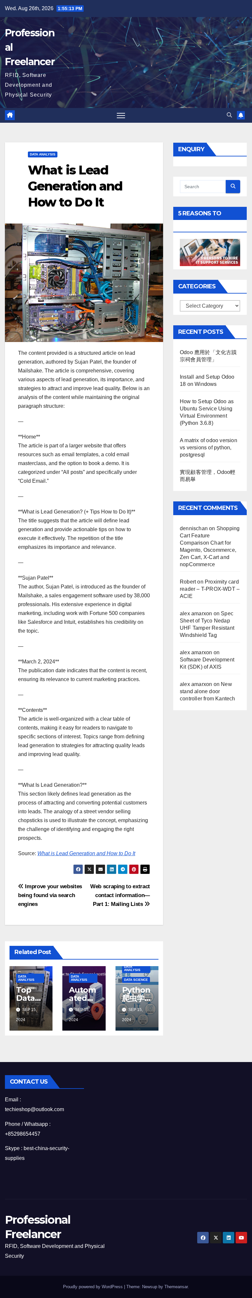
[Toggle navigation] (121, 115)
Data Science (136, 980)
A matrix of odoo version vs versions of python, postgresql (208, 448)
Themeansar (176, 1286)
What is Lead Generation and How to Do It (86, 853)
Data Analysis (42, 154)
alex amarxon (196, 613)
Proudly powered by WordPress (93, 1286)
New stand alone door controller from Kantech (207, 691)
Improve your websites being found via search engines (50, 895)
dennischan (194, 528)
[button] (229, 115)
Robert (188, 582)
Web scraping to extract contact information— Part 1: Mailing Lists (120, 895)
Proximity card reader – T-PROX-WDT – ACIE (210, 589)
